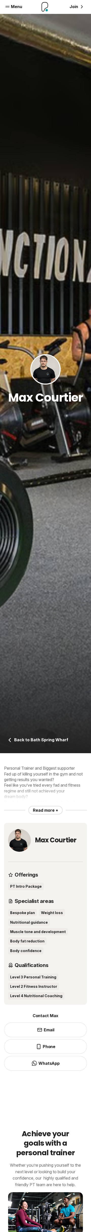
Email (49, 1029)
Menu (16, 6)
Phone (49, 1046)
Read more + (45, 810)
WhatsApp (49, 1063)
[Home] (44, 7)
